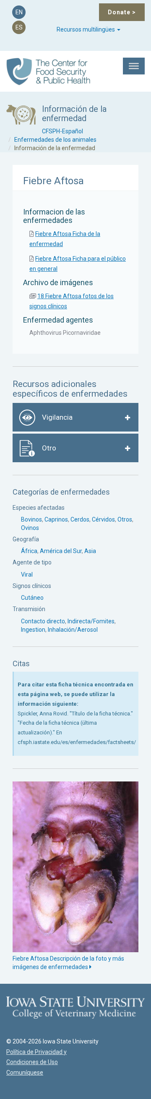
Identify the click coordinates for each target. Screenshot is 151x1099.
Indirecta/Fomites (91, 621)
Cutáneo (32, 597)
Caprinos (56, 519)
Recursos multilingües (86, 29)
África (29, 551)
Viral (27, 574)
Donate (122, 12)
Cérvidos (103, 519)
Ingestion (33, 629)
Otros (124, 519)
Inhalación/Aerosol (73, 629)
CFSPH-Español (62, 131)
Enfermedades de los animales (55, 139)
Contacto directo (43, 621)
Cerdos (79, 519)
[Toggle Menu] (134, 66)
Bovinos (31, 519)
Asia (90, 551)
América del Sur (61, 551)
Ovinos (30, 527)
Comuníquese (24, 1072)
